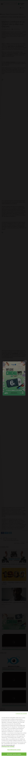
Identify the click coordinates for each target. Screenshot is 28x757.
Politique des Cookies (8, 746)
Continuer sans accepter (21, 713)
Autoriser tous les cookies (14, 754)
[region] (14, 734)
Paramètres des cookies (14, 749)
